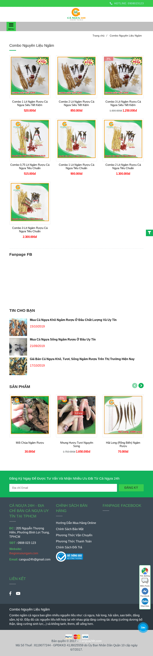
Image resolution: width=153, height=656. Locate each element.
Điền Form (145, 586)
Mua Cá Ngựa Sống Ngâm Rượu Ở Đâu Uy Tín (63, 339)
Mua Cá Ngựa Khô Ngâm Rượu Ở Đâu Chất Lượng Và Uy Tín (73, 319)
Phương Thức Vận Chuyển (74, 535)
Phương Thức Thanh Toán (74, 541)
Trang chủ (100, 35)
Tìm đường (145, 576)
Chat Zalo (145, 606)
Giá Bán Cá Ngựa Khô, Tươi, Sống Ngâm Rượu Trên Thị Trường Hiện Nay (82, 359)
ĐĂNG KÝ (131, 487)
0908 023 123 (27, 542)
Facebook (144, 596)
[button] (25, 12)
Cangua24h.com (90, 641)
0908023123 (136, 3)
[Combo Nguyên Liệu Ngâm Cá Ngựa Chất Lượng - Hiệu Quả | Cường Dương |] (143, 627)
